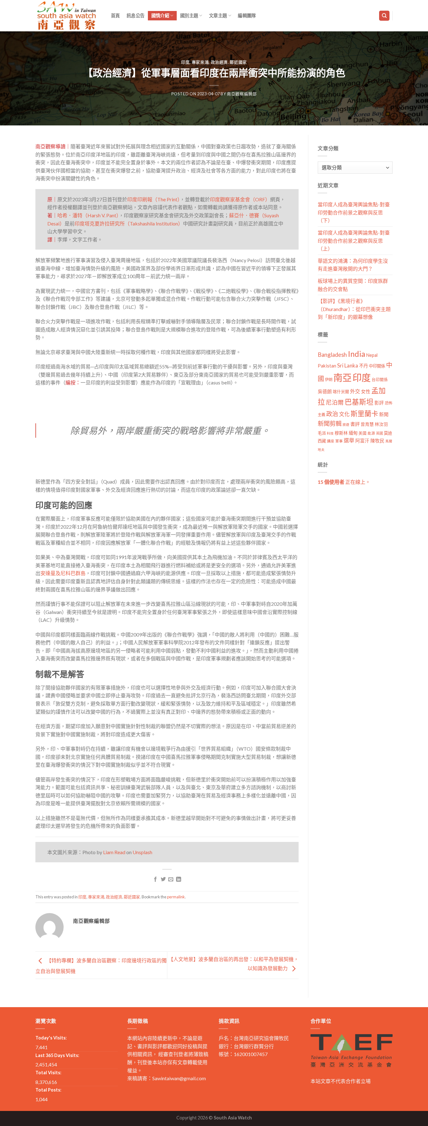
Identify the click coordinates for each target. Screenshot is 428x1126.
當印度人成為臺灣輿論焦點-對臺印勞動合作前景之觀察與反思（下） (354, 212)
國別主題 (189, 15)
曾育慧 (367, 424)
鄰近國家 (238, 62)
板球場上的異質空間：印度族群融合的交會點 (353, 285)
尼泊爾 (335, 402)
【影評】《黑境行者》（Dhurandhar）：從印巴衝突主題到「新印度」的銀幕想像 (354, 309)
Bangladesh (332, 354)
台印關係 (380, 379)
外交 (355, 391)
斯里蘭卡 (364, 413)
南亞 (342, 377)
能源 (371, 433)
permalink (176, 896)
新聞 (384, 414)
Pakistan (327, 365)
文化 (344, 414)
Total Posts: (48, 1089)
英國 (379, 433)
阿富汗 (362, 440)
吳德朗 (325, 391)
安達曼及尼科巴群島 (63, 573)
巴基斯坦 (359, 402)
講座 (330, 441)
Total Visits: (48, 1072)
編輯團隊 (247, 15)
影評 (379, 402)
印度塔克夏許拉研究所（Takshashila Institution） (129, 223)
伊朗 (328, 379)
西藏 (322, 440)
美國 (362, 433)
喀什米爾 (341, 391)
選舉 (349, 440)
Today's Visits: (51, 1037)
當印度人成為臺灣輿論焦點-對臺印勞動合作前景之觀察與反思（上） (354, 240)
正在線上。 (344, 482)
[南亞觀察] (66, 15)
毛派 (322, 433)
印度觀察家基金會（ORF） (240, 199)
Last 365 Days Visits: (57, 1055)
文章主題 (218, 15)
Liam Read (114, 852)
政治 (332, 413)
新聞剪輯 (330, 423)
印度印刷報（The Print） (153, 199)
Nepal (372, 355)
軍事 (339, 441)
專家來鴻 (200, 62)
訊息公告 (135, 15)
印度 (185, 62)
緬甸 (353, 433)
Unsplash (142, 852)
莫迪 (388, 433)
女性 (365, 391)
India (356, 353)
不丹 (363, 365)
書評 (355, 424)
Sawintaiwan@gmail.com (179, 1078)
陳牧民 (377, 440)
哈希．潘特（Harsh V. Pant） (88, 215)
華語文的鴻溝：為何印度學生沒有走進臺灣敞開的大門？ (353, 265)
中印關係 (377, 365)
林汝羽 (381, 424)
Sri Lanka (347, 365)
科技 (330, 433)
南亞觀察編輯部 (242, 93)
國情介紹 (160, 15)
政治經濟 (219, 62)
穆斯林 (341, 433)
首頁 (115, 15)
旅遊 (345, 424)
